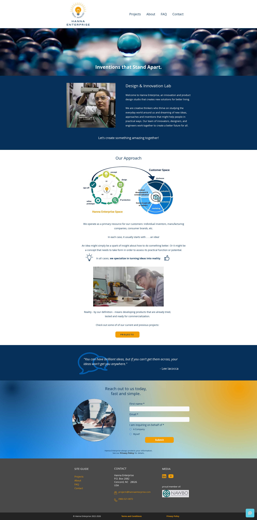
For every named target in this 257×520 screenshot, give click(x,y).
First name (137, 403)
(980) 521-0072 (125, 498)
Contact (78, 488)
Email (133, 414)
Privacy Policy (173, 516)
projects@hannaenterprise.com (134, 492)
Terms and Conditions (131, 516)
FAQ (76, 484)
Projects (79, 476)
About (77, 480)
